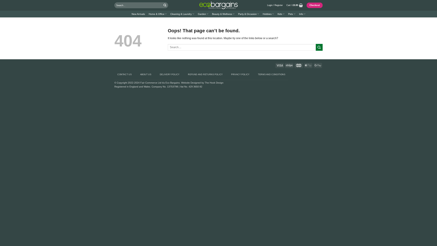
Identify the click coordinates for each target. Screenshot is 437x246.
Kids (280, 14)
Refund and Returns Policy (205, 74)
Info (301, 14)
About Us (145, 74)
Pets (290, 14)
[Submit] (165, 5)
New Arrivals (138, 14)
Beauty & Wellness (222, 14)
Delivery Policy (170, 74)
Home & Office (156, 14)
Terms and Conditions (271, 74)
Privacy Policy (240, 74)
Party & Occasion (247, 14)
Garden (202, 14)
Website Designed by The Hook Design (202, 82)
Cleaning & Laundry (181, 14)
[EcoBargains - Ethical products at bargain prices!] (218, 5)
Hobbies (267, 14)
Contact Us (124, 74)
